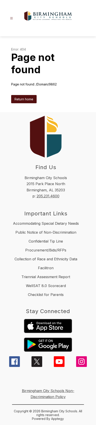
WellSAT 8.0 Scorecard (46, 285)
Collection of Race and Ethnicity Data (46, 259)
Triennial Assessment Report (45, 277)
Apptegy (57, 419)
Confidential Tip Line (46, 241)
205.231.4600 (48, 196)
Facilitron (46, 268)
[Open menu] (11, 18)
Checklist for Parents (46, 294)
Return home (24, 99)
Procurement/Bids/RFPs (45, 250)
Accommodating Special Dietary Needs (46, 223)
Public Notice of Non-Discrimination (45, 232)
